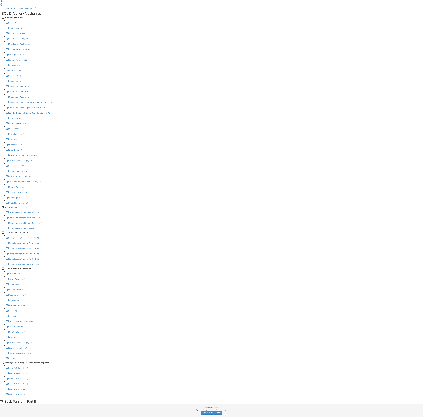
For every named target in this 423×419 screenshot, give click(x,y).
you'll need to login (220, 410)
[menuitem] (1, 5)
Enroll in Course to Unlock (211, 413)
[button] (1, 2)
